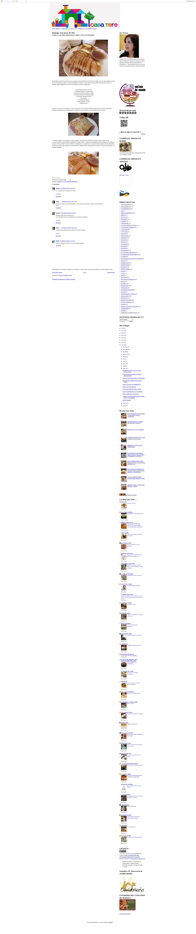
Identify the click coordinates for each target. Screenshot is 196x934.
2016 (122, 333)
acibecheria (124, 681)
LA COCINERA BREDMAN (70, 181)
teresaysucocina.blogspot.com (138, 858)
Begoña (58, 188)
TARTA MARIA (127, 400)
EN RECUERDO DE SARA (133, 585)
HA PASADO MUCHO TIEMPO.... (129, 655)
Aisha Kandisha (125, 805)
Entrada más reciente (57, 272)
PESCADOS (124, 277)
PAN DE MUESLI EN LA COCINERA (132, 391)
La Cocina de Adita (126, 543)
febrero (124, 403)
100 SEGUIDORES (126, 204)
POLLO (123, 281)
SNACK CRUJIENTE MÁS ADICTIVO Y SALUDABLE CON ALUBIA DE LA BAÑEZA (134, 525)
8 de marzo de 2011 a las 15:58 (68, 227)
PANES (123, 271)
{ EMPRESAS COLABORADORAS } (87, 28)
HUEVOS (123, 248)
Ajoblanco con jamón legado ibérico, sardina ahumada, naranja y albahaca (135, 566)
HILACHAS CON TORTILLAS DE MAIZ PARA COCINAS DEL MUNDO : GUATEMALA (136, 471)
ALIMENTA (124, 644)
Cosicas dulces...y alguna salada (129, 702)
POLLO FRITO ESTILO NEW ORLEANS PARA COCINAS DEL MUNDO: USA (136, 463)
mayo (124, 363)
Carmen (58, 213)
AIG (122, 211)
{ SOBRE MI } (65, 28)
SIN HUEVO (124, 298)
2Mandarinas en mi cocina (128, 563)
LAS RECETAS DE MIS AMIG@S (130, 254)
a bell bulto (124, 825)
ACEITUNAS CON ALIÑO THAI (135, 513)
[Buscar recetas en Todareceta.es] (125, 913)
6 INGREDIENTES (126, 208)
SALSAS (123, 292)
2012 (122, 342)
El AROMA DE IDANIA (127, 654)
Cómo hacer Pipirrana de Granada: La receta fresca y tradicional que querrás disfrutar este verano (131, 597)
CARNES (59, 181)
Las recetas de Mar (126, 835)
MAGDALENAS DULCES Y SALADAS (131, 258)
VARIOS (123, 310)
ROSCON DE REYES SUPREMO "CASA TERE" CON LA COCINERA (136, 415)
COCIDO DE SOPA (126, 633)
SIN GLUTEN (124, 296)
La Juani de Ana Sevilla (127, 671)
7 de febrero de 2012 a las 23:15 (67, 241)
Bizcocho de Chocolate (127, 784)
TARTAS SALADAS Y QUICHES (130, 306)
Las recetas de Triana (126, 712)
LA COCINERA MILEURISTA (129, 763)
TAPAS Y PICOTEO (126, 302)
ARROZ (123, 215)
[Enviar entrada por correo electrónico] (70, 179)
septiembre (125, 354)
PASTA (123, 273)
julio (124, 359)
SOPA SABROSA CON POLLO (131, 394)
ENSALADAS (124, 235)
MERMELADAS (125, 263)
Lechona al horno (131, 503)
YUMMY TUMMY (126, 815)
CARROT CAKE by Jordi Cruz (134, 645)
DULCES (123, 233)
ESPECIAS (124, 238)
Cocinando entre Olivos (127, 594)
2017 (122, 330)
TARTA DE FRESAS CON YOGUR (132, 389)
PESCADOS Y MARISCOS (128, 279)
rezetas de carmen (125, 613)
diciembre (125, 347)
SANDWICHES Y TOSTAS (128, 294)
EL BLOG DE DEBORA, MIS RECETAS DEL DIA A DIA (129, 660)
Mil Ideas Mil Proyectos (127, 522)
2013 (122, 340)
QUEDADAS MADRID (127, 289)
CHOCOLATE (124, 223)
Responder (58, 196)
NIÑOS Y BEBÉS (125, 269)
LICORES (123, 256)
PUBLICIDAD (125, 285)
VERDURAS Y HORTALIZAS (129, 312)
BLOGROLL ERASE (131, 495)
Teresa (57, 201)
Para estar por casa (126, 753)
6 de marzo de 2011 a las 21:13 (67, 188)
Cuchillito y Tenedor (126, 603)
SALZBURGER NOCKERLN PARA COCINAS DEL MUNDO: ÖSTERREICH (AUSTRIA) (135, 455)
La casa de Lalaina (126, 774)
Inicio (53, 28)
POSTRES (123, 283)
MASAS (123, 260)
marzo (124, 368)
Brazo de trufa (130, 703)
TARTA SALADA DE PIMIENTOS (132, 384)
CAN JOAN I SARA (126, 584)
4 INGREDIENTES (126, 206)
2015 (122, 335)
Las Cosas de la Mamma (127, 691)
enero (124, 405)
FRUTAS (123, 242)
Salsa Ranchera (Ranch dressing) (135, 713)
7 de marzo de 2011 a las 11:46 (68, 201)
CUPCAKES (124, 231)
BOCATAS (124, 217)
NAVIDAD (124, 267)
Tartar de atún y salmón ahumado (135, 765)
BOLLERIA (124, 219)
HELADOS (124, 246)
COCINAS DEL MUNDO (127, 227)
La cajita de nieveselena (127, 574)
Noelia (57, 241)
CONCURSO (124, 229)
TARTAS (123, 304)
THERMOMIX (125, 308)
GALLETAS (124, 244)
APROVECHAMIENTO (127, 213)
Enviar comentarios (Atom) (65, 275)
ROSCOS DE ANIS (131, 806)
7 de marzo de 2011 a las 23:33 (68, 213)
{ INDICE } (58, 28)
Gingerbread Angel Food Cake (134, 635)
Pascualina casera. (131, 604)
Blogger (111, 922)
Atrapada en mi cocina (127, 553)
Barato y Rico (124, 722)
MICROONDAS (125, 265)
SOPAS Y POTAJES (126, 300)
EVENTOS (124, 240)
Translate (131, 321)
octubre (125, 351)
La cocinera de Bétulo (126, 512)
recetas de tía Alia (125, 794)
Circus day (124, 502)
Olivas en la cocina (126, 743)
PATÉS (123, 275)
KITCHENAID (125, 250)
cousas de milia (125, 532)
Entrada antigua (111, 272)
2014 (122, 337)
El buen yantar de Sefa (127, 733)
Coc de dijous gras (131, 827)
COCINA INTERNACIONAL (128, 225)
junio (124, 361)
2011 (122, 345)
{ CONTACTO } (73, 28)
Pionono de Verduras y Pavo (133, 693)
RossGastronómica (126, 623)
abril (124, 366)
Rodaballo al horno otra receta (134, 575)
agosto (124, 356)
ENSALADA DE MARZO (129, 386)
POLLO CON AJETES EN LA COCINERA (134, 378)
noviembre (125, 349)
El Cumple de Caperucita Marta (134, 837)
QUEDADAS (124, 287)
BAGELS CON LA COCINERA (135, 429)
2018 (122, 328)
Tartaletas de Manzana (132, 724)
